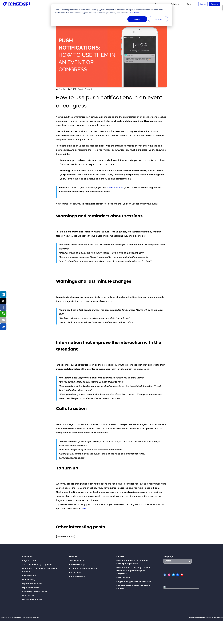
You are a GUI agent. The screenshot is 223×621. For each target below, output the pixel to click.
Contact (214, 4)
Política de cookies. (135, 13)
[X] (3, 301)
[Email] (3, 320)
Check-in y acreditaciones (34, 591)
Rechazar (158, 19)
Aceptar (137, 19)
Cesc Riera (62, 89)
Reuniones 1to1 (29, 575)
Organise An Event (85, 89)
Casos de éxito (123, 577)
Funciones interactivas (32, 599)
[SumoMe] (3, 326)
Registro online (29, 560)
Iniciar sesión (75, 572)
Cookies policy (205, 617)
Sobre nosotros (76, 560)
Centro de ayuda (77, 576)
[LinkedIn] (3, 294)
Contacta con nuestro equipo (83, 568)
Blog (189, 4)
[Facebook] (3, 307)
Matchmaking (28, 579)
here (84, 508)
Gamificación (28, 595)
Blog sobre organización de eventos (133, 581)
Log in (203, 4)
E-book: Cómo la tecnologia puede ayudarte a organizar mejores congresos (133, 570)
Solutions (175, 4)
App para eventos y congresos (37, 564)
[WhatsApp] (3, 314)
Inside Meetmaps (77, 564)
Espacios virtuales (30, 587)
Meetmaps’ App (115, 187)
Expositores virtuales (32, 583)
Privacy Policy (217, 617)
